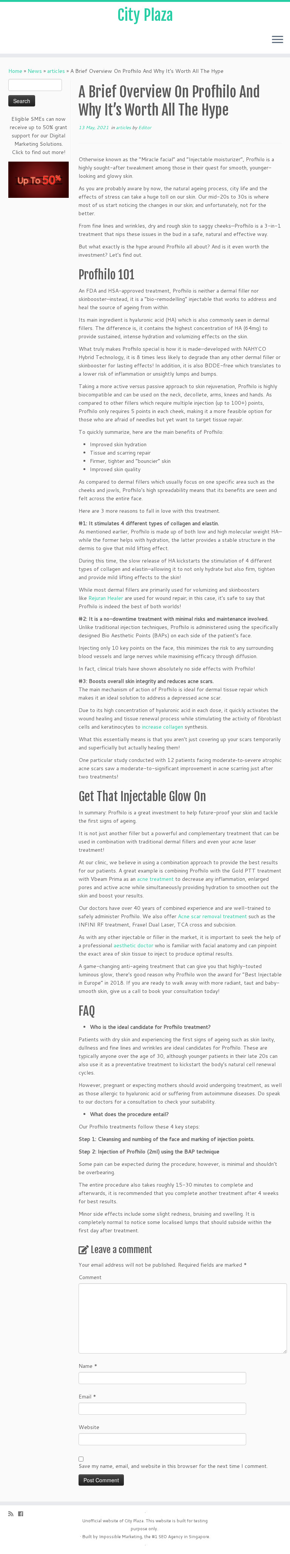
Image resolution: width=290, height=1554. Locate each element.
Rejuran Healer (105, 598)
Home (15, 71)
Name (88, 1366)
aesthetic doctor (134, 945)
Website (89, 1427)
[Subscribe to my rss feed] (13, 1514)
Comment (90, 1277)
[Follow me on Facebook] (23, 1514)
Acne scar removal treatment (212, 916)
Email (87, 1396)
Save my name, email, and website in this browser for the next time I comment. (173, 1466)
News (35, 71)
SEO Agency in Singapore (184, 1537)
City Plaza (145, 15)
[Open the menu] (277, 40)
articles (56, 71)
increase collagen (162, 727)
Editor (144, 127)
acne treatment (155, 879)
